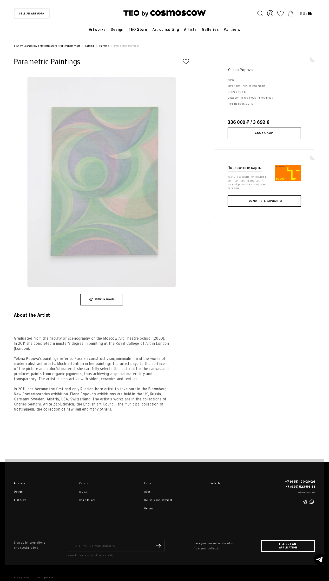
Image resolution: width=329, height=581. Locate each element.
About (147, 491)
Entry (147, 483)
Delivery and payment (151, 500)
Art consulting (165, 29)
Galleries (210, 29)
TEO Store (138, 29)
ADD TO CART (264, 133)
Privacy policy (22, 577)
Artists (190, 29)
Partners (232, 29)
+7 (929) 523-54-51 (300, 487)
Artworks (97, 29)
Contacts (215, 483)
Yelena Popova (240, 69)
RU (302, 13)
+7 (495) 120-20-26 (300, 482)
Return (148, 508)
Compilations (86, 500)
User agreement (45, 577)
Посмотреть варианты (264, 201)
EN (310, 13)
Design (117, 29)
